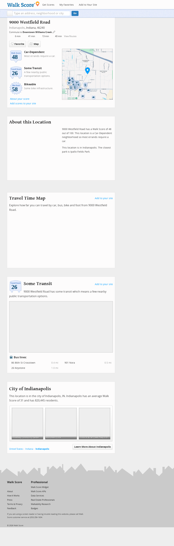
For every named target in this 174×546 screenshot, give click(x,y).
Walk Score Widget (40, 487)
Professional (39, 482)
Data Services (37, 496)
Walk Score (14, 482)
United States (16, 449)
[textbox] (41, 13)
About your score (19, 99)
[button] (10, 13)
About (10, 491)
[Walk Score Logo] (23, 4)
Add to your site (104, 198)
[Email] (20, 487)
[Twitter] (9, 487)
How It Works (13, 496)
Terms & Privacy (14, 504)
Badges (34, 508)
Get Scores (48, 4)
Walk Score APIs (38, 491)
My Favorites (66, 4)
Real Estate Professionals (43, 500)
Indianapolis (17, 27)
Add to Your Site (88, 4)
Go (75, 13)
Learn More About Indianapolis (92, 446)
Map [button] (36, 44)
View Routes (70, 36)
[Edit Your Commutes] (54, 31)
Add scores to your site (23, 103)
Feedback (11, 508)
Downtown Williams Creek (37, 32)
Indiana (29, 449)
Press (9, 500)
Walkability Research (40, 504)
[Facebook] (14, 487)
